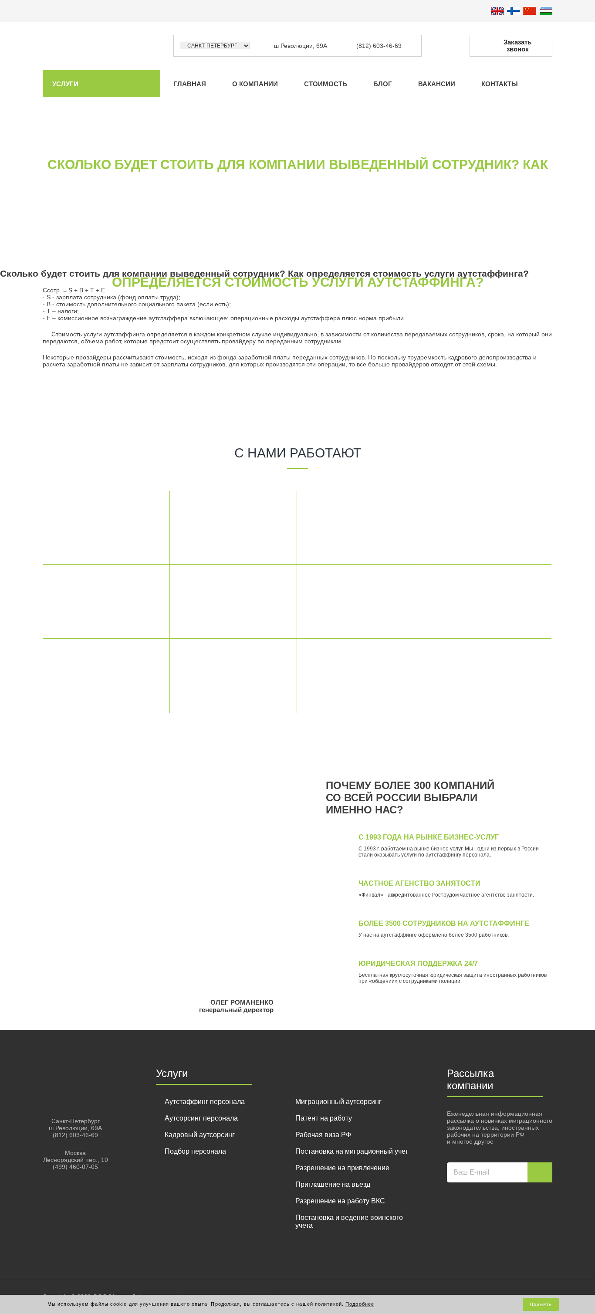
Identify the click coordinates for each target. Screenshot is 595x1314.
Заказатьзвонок (517, 45)
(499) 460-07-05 (75, 1166)
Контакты (499, 84)
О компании (255, 84)
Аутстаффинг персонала (205, 1101)
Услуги (65, 84)
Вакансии (436, 84)
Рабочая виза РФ (323, 1134)
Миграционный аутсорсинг (338, 1101)
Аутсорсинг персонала (201, 1118)
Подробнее (359, 1304)
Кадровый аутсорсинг (200, 1134)
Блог (382, 84)
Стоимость (325, 84)
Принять (541, 1304)
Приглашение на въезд (332, 1184)
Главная (189, 84)
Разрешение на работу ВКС (340, 1201)
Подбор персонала (195, 1151)
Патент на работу (323, 1118)
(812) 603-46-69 (379, 45)
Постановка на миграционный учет (351, 1151)
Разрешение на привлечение (342, 1168)
